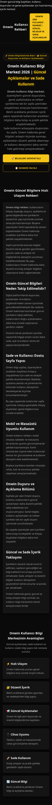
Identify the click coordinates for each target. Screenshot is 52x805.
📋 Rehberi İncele (26, 167)
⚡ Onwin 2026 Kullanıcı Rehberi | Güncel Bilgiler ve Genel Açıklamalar (39, 27)
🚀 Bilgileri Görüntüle (26, 158)
